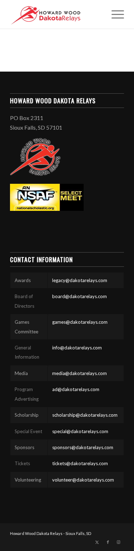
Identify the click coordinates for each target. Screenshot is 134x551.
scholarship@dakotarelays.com (85, 415)
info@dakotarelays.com (77, 347)
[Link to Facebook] (108, 542)
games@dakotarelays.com (80, 322)
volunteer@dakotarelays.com (83, 480)
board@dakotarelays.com (79, 296)
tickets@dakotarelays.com (80, 463)
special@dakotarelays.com (80, 431)
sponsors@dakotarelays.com (82, 447)
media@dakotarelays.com (79, 373)
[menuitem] (114, 14)
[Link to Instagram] (118, 542)
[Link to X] (97, 542)
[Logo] (55, 14)
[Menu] (114, 14)
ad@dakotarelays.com (75, 389)
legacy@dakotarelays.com (79, 280)
